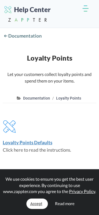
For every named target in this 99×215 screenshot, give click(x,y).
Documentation (24, 36)
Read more (65, 203)
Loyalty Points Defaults (27, 142)
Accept (36, 204)
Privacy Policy (82, 191)
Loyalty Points (68, 98)
